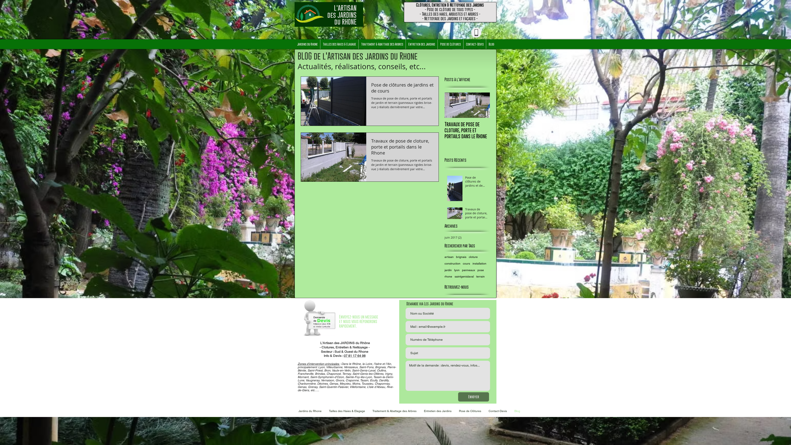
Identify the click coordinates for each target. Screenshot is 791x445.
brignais (461, 257)
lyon (457, 270)
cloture (473, 257)
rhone (448, 276)
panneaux (468, 270)
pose (480, 270)
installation (479, 263)
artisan (449, 257)
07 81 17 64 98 (355, 356)
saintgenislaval (464, 276)
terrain (480, 276)
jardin (448, 270)
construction (452, 263)
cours (466, 263)
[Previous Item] (451, 105)
